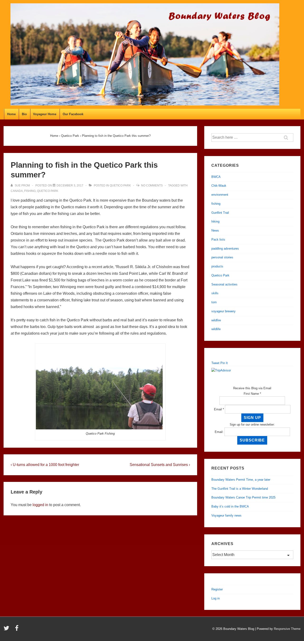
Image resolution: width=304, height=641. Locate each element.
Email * (219, 409)
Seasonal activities (224, 284)
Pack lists (218, 239)
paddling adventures (225, 248)
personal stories (222, 257)
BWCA (216, 177)
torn (214, 302)
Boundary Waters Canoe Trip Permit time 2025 (243, 497)
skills (214, 293)
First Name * (252, 393)
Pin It (224, 363)
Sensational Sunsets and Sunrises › (160, 465)
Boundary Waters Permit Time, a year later (240, 479)
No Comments (152, 185)
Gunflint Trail (220, 212)
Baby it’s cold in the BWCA (230, 506)
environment (219, 194)
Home (11, 114)
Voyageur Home (44, 114)
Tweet (215, 363)
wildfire (216, 320)
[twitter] (7, 630)
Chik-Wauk (218, 185)
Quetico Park (120, 185)
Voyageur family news (226, 515)
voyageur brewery (223, 311)
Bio (24, 114)
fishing (30, 191)
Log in (215, 598)
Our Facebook (73, 114)
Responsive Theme (287, 629)
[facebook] (17, 630)
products (217, 266)
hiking (215, 221)
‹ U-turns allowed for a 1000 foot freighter (45, 465)
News (215, 230)
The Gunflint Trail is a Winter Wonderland (239, 488)
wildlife (216, 329)
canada (17, 191)
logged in (40, 505)
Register (217, 589)
